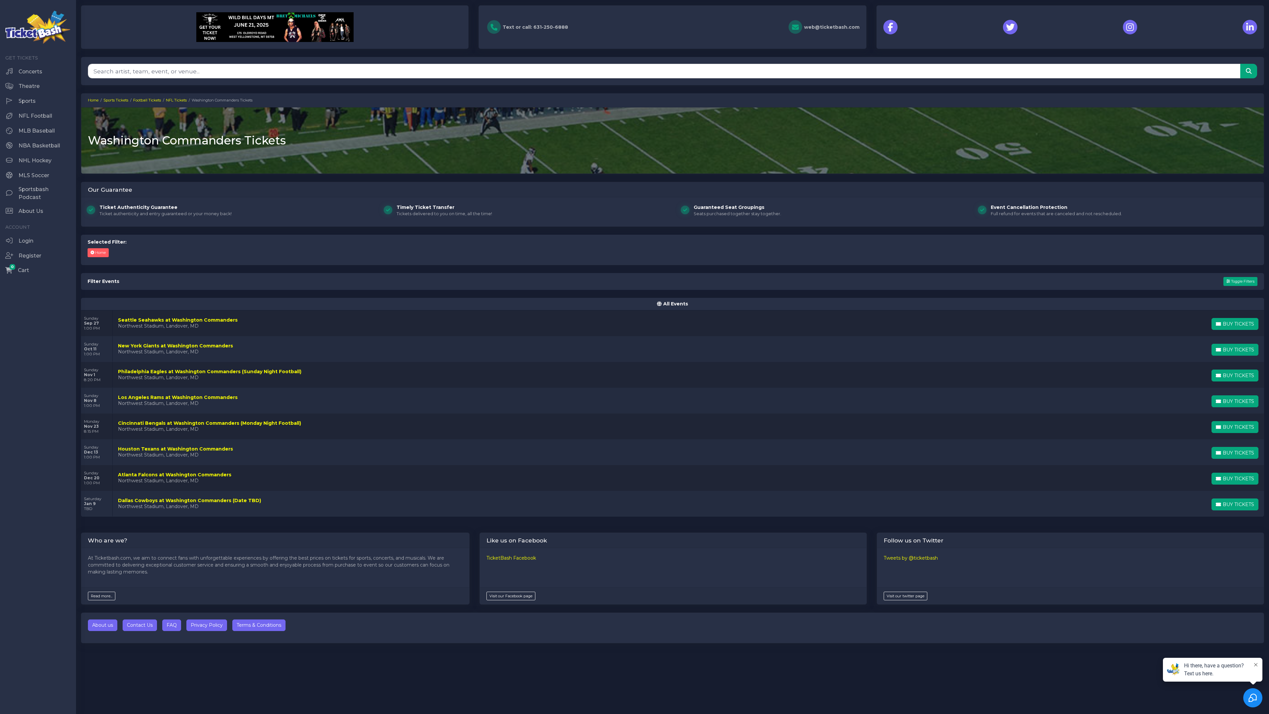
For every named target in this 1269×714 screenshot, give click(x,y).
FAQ (172, 625)
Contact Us (140, 625)
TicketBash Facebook (511, 558)
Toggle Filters (1242, 281)
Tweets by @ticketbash (911, 558)
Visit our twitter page (905, 596)
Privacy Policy (207, 625)
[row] (672, 323)
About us (102, 625)
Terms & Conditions (259, 625)
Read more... (101, 596)
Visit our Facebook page (510, 596)
